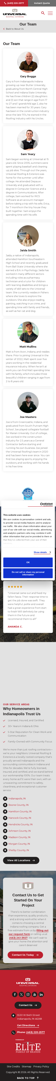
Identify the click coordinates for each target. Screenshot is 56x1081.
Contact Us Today (23, 955)
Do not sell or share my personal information (28, 573)
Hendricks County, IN (20, 824)
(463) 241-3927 (18, 937)
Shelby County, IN (18, 850)
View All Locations (18, 860)
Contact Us (25, 1005)
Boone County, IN (18, 805)
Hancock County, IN (19, 818)
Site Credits (13, 1066)
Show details (40, 552)
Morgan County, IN (19, 844)
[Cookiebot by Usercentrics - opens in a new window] (40, 505)
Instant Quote (42, 3)
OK (28, 562)
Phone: (31, 1032)
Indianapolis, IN (17, 798)
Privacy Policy (41, 1066)
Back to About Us (15, 29)
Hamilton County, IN (20, 811)
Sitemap (26, 1066)
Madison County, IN (19, 837)
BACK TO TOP (26, 1078)
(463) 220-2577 (15, 3)
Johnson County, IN (19, 831)
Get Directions (26, 1025)
